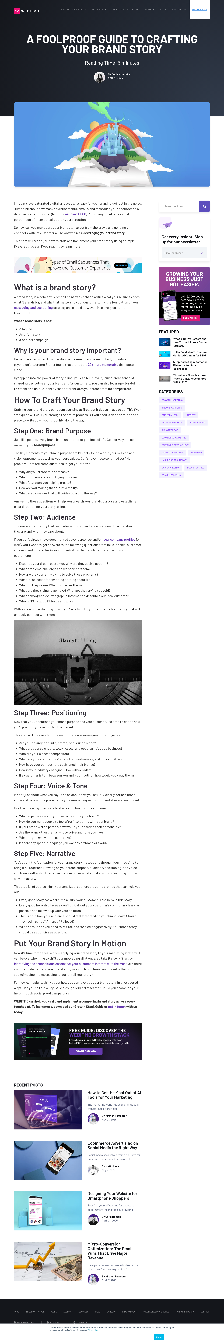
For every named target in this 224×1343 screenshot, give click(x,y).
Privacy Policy (93, 1330)
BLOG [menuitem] (163, 9)
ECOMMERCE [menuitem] (99, 9)
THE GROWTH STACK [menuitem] (73, 9)
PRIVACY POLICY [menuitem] (129, 1312)
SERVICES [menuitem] (119, 9)
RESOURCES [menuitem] (179, 9)
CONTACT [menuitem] (205, 1312)
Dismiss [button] (159, 1337)
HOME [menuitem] (16, 1312)
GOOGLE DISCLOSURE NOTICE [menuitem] (156, 1312)
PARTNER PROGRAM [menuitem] (185, 1312)
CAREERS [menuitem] (111, 1312)
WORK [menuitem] (135, 9)
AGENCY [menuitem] (149, 9)
